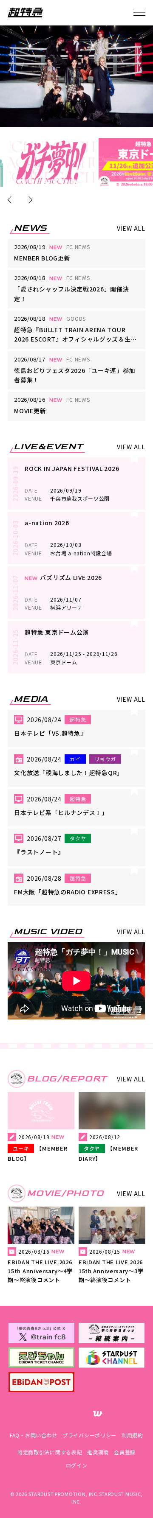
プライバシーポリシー (89, 1435)
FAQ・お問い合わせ (33, 1435)
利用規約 (132, 1435)
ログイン (77, 1465)
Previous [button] (11, 199)
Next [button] (29, 199)
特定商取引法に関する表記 (49, 1452)
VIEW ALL (131, 228)
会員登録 (125, 1452)
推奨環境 (98, 1452)
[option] (50, 162)
